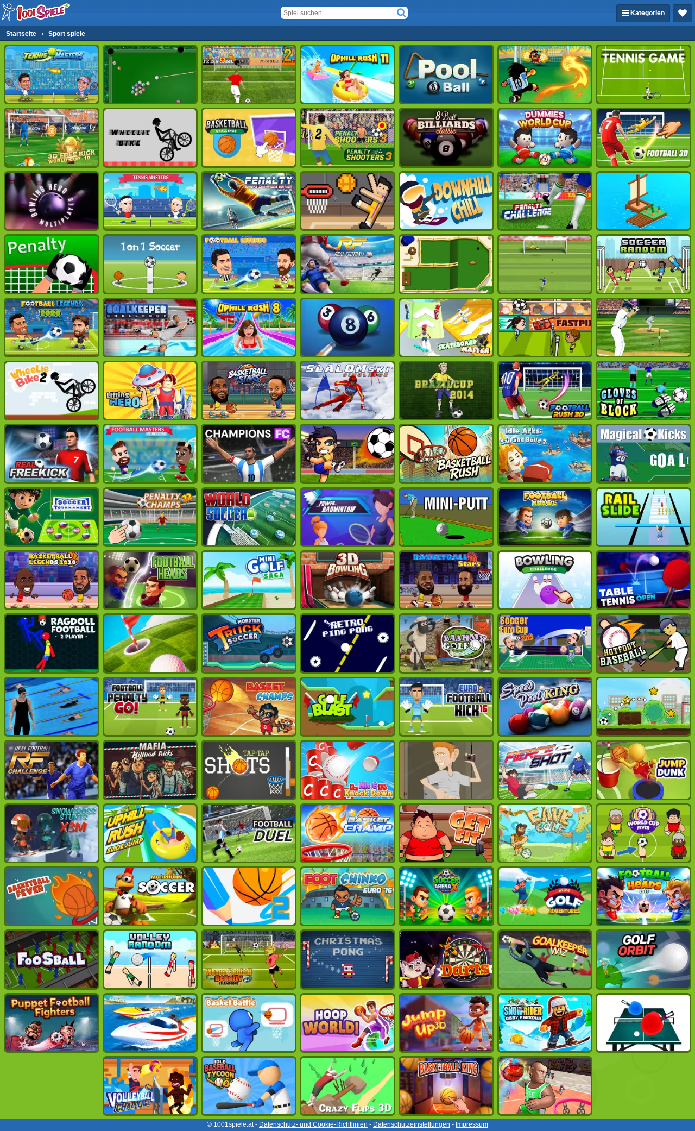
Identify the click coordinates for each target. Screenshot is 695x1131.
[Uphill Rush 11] (347, 74)
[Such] (401, 13)
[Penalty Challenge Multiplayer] (248, 201)
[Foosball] (51, 959)
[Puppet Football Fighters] (51, 1023)
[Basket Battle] (248, 1023)
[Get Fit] (446, 833)
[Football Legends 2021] (248, 264)
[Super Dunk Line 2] (248, 896)
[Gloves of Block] (643, 390)
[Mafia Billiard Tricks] (150, 770)
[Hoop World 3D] (347, 1023)
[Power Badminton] (347, 517)
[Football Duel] (248, 833)
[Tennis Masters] (150, 201)
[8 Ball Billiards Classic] (446, 137)
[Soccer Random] (643, 264)
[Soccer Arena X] (446, 896)
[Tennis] (643, 74)
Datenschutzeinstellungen (411, 1124)
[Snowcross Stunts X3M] (51, 833)
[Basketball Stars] (446, 580)
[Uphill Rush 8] (248, 327)
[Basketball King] (446, 1086)
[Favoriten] (682, 13)
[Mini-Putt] (446, 517)
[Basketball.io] (545, 1086)
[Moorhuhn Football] (150, 896)
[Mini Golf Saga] (248, 580)
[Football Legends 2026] (51, 327)
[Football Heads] (150, 580)
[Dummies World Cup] (545, 137)
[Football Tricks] (347, 453)
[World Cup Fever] (643, 833)
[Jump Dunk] (643, 770)
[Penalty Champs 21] (51, 264)
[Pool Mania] (347, 327)
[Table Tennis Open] (643, 580)
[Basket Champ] (347, 833)
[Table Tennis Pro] (643, 1023)
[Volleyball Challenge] (150, 1086)
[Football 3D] (643, 137)
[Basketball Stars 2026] (248, 390)
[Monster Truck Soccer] (248, 643)
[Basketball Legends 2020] (51, 580)
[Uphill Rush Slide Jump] (150, 833)
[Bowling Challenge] (545, 580)
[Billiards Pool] (150, 74)
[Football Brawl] (545, 517)
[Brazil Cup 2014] (446, 390)
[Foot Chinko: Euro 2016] (347, 896)
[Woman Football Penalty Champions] (248, 959)
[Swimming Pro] (51, 707)
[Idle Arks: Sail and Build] (643, 201)
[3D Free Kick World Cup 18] (51, 137)
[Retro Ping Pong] (347, 643)
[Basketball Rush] (446, 453)
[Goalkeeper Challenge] (150, 327)
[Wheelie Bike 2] (51, 390)
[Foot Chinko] (545, 74)
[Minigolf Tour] (150, 643)
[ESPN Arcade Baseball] (643, 327)
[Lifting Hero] (150, 390)
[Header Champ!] (545, 327)
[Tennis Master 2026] (51, 74)
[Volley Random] (150, 959)
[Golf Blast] (347, 707)
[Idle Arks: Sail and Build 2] (545, 453)
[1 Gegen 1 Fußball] (150, 264)
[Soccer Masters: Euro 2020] (150, 453)
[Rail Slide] (643, 517)
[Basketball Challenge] (248, 137)
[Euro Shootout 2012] (545, 264)
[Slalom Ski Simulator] (347, 390)
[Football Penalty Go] (150, 707)
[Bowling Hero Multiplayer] (51, 201)
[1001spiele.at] (36, 13)
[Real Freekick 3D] (51, 453)
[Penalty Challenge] (545, 201)
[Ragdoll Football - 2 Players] (51, 643)
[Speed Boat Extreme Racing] (150, 1023)
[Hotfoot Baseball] (643, 643)
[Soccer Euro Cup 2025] (545, 643)
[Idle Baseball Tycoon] (248, 1086)
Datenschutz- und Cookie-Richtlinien (313, 1124)
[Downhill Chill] (446, 201)
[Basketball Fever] (51, 896)
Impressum (472, 1124)
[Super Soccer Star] (643, 707)
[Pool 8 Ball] (446, 74)
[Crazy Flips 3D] (347, 1086)
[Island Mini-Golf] (446, 264)
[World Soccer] (248, 517)
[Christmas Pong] (347, 959)
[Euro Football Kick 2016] (446, 707)
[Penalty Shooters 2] (248, 74)
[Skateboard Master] (446, 327)
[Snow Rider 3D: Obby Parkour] (545, 1023)
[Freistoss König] (643, 453)
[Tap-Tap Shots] (248, 770)
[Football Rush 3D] (545, 390)
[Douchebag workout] (446, 770)
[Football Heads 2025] (643, 896)
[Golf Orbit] (643, 959)
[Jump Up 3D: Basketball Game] (446, 1023)
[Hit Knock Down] (347, 770)
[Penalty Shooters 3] (347, 137)
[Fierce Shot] (545, 770)
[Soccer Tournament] (51, 517)
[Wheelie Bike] (150, 137)
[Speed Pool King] (545, 707)
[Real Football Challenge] (51, 770)
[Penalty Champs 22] (150, 517)
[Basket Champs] (248, 707)
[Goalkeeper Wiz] (545, 959)
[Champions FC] (248, 453)
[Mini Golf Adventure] (545, 896)
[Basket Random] (347, 201)
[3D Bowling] (347, 580)
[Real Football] (347, 264)
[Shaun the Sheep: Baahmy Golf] (446, 643)
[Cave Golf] (545, 833)
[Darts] (446, 959)
